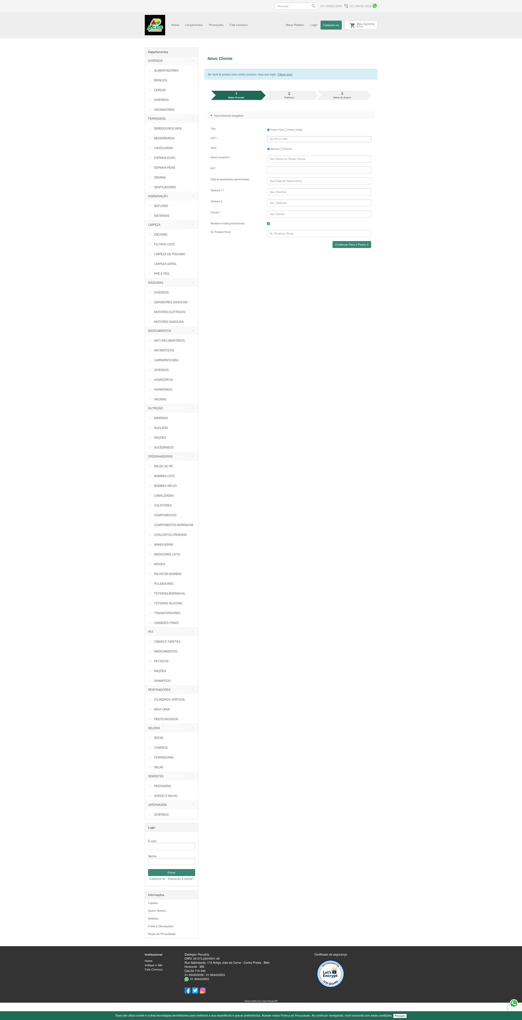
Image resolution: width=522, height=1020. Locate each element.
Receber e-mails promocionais (228, 223)
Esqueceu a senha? (181, 878)
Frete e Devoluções (160, 926)
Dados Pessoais (236, 95)
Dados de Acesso (342, 95)
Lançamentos (194, 25)
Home (175, 25)
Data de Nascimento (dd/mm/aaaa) (230, 179)
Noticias (153, 918)
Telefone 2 (216, 201)
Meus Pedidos (295, 25)
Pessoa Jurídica (295, 129)
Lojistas (153, 903)
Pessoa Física (277, 129)
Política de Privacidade (295, 1015)
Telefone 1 (217, 190)
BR (276, 1001)
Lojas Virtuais (268, 1001)
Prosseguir (400, 1015)
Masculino (275, 148)
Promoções (216, 25)
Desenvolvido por (252, 1001)
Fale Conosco (239, 25)
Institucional (153, 954)
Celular (215, 212)
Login (313, 25)
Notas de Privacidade (162, 934)
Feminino (287, 148)
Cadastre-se (331, 25)
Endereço (289, 95)
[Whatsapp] (374, 5)
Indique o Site (154, 965)
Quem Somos (157, 910)
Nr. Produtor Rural (221, 232)
